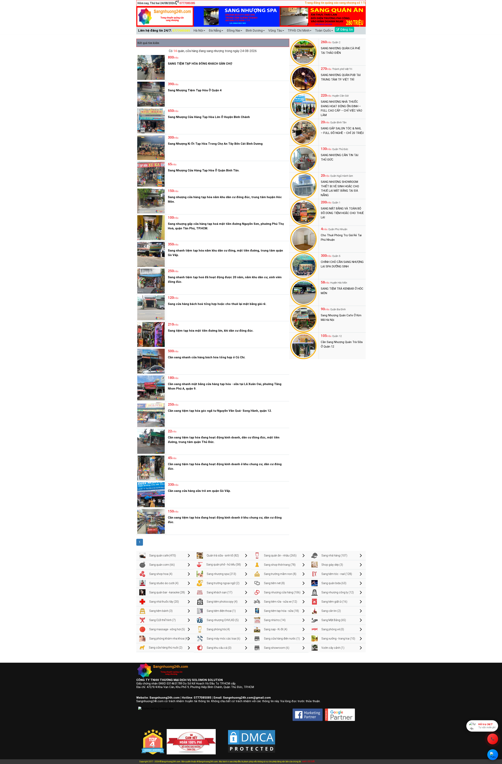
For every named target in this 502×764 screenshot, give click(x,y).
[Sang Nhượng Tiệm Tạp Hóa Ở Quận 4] (150, 94)
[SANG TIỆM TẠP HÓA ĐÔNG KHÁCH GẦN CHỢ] (150, 67)
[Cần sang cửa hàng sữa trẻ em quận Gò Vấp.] (150, 494)
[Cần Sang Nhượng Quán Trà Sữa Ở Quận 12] (303, 345)
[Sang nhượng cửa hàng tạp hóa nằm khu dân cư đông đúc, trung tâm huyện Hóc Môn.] (150, 200)
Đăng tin (346, 29)
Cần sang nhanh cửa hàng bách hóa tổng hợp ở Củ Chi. (206, 357)
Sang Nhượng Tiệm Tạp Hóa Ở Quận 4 (195, 90)
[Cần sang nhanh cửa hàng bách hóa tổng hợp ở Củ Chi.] (150, 361)
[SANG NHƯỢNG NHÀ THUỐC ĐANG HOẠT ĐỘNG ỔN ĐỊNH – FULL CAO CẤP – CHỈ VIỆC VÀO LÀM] (303, 105)
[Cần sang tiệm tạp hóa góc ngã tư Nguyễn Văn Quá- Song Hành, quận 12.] (150, 414)
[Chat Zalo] (492, 754)
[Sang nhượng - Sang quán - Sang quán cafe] (165, 16)
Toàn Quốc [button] (323, 30)
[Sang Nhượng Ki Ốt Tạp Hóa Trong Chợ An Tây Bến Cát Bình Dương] (150, 147)
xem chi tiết (308, 761)
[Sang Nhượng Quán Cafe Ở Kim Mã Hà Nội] (303, 319)
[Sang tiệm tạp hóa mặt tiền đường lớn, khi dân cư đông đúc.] (150, 334)
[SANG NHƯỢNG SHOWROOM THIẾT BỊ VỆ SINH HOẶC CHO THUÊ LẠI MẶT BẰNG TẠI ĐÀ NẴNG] (303, 185)
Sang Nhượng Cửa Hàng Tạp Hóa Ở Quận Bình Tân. (203, 170)
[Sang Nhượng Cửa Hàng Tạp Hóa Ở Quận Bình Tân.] (150, 174)
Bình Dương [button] (254, 30)
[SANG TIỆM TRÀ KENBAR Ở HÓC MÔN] (303, 292)
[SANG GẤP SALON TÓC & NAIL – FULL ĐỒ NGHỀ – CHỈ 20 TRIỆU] (303, 132)
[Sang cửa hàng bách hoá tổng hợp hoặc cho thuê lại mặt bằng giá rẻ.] (150, 307)
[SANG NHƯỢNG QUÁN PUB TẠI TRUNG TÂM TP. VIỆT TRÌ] (303, 78)
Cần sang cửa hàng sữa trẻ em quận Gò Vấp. (199, 491)
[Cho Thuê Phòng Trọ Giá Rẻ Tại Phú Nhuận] (303, 239)
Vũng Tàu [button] (275, 30)
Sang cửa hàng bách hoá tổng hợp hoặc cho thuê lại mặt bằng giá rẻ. (217, 304)
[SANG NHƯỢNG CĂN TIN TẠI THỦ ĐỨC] (303, 158)
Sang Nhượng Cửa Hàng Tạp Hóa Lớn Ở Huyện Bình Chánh (209, 117)
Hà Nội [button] (198, 30)
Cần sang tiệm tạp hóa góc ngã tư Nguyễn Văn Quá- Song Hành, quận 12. (220, 411)
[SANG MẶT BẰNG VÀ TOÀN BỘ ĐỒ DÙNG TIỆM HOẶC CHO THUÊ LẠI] (303, 212)
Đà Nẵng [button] (215, 30)
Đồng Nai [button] (233, 30)
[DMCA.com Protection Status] (251, 738)
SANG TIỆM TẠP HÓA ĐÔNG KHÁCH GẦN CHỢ (200, 63)
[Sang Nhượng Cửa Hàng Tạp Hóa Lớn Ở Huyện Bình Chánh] (150, 120)
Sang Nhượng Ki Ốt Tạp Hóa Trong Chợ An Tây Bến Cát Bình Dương (215, 143)
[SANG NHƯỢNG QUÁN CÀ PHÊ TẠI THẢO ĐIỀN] (303, 52)
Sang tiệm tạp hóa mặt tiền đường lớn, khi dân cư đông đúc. (211, 330)
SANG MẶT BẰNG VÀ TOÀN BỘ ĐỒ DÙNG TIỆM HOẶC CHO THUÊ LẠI (342, 213)
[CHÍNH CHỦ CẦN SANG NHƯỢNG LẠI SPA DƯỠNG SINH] (303, 265)
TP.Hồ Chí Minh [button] (298, 30)
